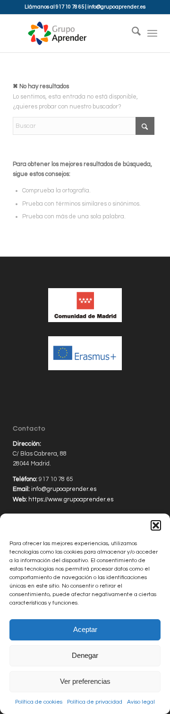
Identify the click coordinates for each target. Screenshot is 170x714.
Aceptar (85, 629)
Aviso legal (141, 702)
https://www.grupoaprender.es (70, 499)
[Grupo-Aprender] (70, 33)
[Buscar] (131, 33)
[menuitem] (131, 33)
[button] (156, 525)
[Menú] (152, 33)
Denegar (85, 655)
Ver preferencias (85, 681)
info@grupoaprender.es (116, 6)
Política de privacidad (94, 702)
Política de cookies (38, 702)
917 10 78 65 (70, 6)
